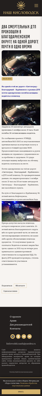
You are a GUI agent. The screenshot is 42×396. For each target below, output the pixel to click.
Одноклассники (10, 291)
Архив (13, 320)
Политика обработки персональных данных (21, 372)
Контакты (15, 328)
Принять (21, 392)
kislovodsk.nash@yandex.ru (21, 343)
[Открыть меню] (36, 5)
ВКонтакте (20, 286)
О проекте (15, 316)
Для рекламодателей (21, 324)
